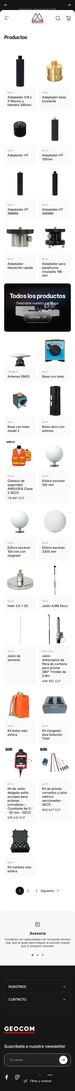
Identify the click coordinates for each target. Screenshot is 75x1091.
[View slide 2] (37, 955)
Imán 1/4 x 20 (18, 606)
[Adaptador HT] (20, 129)
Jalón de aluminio (14, 658)
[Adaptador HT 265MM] (55, 183)
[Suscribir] (63, 1060)
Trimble (13, 371)
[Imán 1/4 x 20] (20, 580)
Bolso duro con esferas (53, 429)
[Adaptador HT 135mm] (55, 129)
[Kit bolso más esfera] (20, 704)
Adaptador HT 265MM (52, 211)
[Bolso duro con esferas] (55, 400)
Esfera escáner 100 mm (53, 483)
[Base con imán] (55, 350)
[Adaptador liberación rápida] (20, 237)
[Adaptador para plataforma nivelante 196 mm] (55, 237)
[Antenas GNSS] (20, 350)
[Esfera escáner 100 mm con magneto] (20, 521)
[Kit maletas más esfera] (20, 841)
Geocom (47, 651)
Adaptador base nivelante (54, 99)
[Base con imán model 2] (20, 400)
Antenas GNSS (19, 376)
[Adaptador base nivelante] (55, 71)
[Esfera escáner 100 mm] (55, 455)
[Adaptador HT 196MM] (20, 183)
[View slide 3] (42, 955)
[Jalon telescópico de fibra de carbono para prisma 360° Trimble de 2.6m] (55, 630)
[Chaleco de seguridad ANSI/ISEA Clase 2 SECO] (20, 455)
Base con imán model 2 (19, 429)
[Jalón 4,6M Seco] (55, 580)
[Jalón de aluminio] (20, 630)
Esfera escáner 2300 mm (53, 550)
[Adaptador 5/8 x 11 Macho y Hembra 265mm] (20, 71)
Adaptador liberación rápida (20, 266)
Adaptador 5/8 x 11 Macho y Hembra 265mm (20, 101)
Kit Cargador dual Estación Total (52, 735)
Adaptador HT (18, 155)
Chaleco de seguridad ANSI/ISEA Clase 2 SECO (20, 487)
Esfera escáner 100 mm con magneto (19, 552)
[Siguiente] (69, 5)
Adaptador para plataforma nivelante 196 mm (54, 270)
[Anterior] (5, 5)
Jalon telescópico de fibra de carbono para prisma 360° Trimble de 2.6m (54, 666)
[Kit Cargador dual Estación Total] (55, 704)
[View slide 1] (32, 955)
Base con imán (53, 376)
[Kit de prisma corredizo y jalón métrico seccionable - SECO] (55, 762)
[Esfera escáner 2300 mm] (55, 521)
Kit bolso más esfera (18, 733)
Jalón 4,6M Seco (55, 606)
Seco (11, 92)
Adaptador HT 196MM (18, 211)
